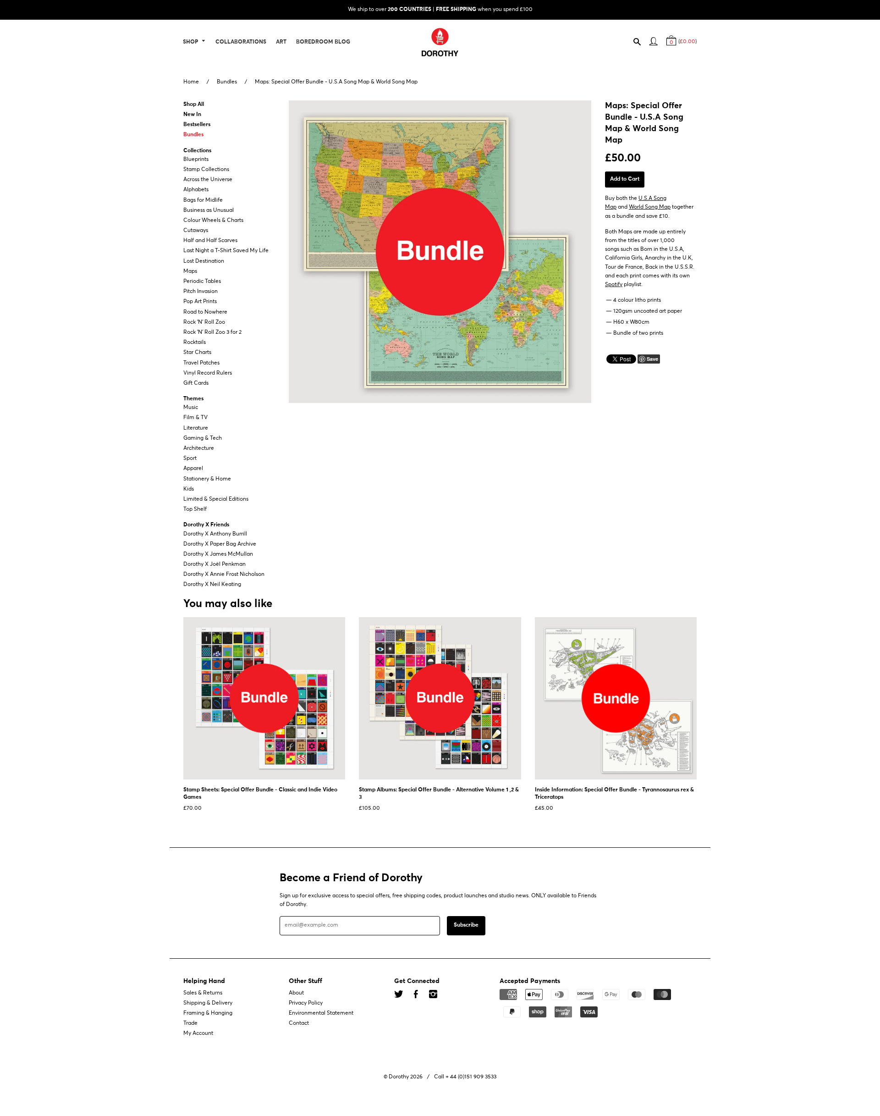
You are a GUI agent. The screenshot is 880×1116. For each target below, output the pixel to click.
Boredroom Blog (323, 42)
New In (192, 114)
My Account (198, 1034)
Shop (191, 42)
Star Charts (197, 353)
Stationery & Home (207, 479)
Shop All (193, 104)
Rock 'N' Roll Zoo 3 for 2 (212, 332)
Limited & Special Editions (215, 499)
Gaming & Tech (202, 438)
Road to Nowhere (205, 312)
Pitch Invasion (200, 291)
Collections (197, 151)
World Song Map (650, 207)
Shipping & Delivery (207, 1003)
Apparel (193, 469)
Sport (190, 458)
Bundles (227, 82)
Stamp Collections (206, 169)
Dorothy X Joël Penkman (214, 564)
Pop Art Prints (200, 302)
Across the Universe (207, 179)
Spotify (613, 284)
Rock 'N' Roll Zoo (204, 322)
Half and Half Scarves (210, 240)
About (296, 993)
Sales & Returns (202, 993)
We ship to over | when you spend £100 (440, 9)
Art (281, 42)
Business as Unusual (208, 210)
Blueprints (196, 159)
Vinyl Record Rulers (207, 373)
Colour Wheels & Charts (213, 220)
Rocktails (194, 342)
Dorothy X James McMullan (218, 554)
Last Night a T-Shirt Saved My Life (226, 251)
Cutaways (195, 230)
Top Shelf (195, 509)
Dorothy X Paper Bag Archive (219, 544)
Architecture (198, 448)
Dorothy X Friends (206, 525)
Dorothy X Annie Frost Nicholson (223, 574)
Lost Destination (203, 261)
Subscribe (466, 925)
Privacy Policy (306, 1003)
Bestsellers (196, 124)
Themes (193, 399)
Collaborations (240, 42)
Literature (195, 428)
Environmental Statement (321, 1013)
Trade (190, 1023)
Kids (188, 489)
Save (652, 358)
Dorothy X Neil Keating (212, 585)
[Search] (641, 43)
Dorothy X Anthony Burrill (215, 534)
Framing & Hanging (207, 1013)
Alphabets (196, 190)
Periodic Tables (202, 281)
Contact (299, 1023)
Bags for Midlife (203, 200)
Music (190, 407)
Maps (190, 271)
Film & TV (195, 418)
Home (191, 82)
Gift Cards (196, 383)
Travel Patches (201, 363)
